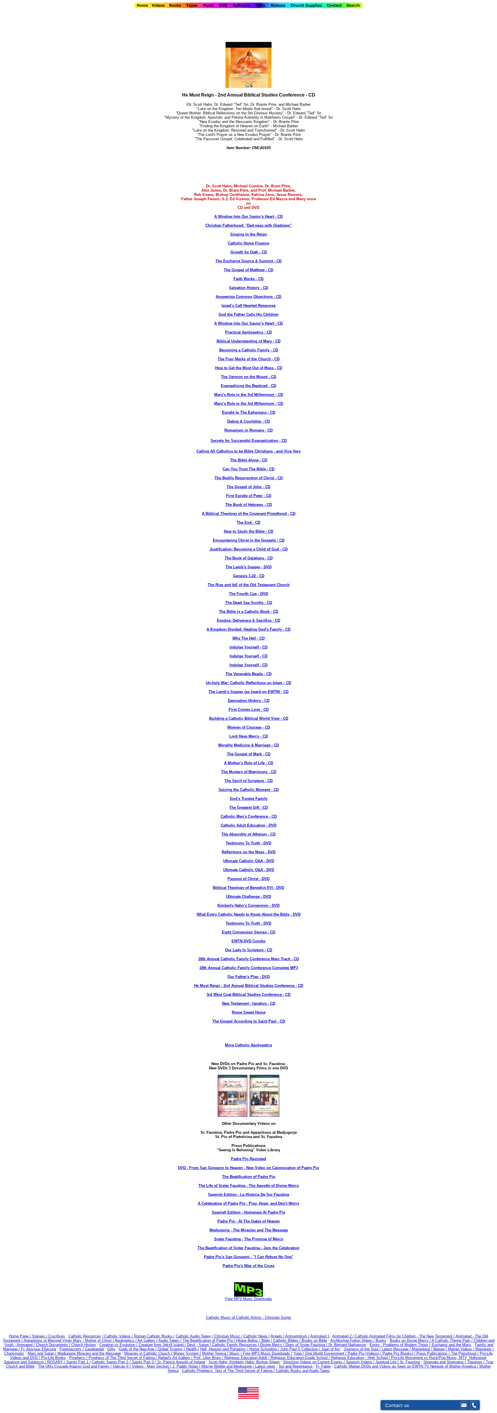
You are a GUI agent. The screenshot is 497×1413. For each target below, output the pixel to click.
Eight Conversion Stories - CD (248, 932)
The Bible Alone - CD (248, 460)
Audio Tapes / (170, 1340)
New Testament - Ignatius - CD (248, 1003)
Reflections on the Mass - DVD (249, 852)
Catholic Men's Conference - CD (249, 816)
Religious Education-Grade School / (301, 1358)
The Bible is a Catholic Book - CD (248, 611)
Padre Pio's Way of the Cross (248, 1266)
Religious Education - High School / (361, 1358)
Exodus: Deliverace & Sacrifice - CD (248, 620)
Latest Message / (397, 1349)
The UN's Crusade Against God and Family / (75, 1366)
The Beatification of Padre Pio (248, 1177)
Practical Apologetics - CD (248, 332)
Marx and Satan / (43, 1353)
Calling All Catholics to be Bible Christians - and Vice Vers (248, 451)
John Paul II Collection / (300, 1349)
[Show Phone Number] (474, 1405)
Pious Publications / (433, 1353)
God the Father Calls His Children (248, 314)
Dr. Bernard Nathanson (347, 1345)
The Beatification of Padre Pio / (209, 1340)
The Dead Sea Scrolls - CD (248, 602)
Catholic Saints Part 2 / (111, 1362)
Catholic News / (257, 1336)
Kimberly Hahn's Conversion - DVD (248, 905)
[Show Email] (464, 1405)
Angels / (278, 1336)
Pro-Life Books (53, 1358)
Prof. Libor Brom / (209, 1358)
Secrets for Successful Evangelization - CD (249, 440)
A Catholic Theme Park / (453, 1340)
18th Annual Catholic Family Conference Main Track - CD (248, 959)
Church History (83, 1345)
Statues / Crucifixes (48, 1336)
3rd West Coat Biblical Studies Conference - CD (248, 994)
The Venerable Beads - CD (248, 674)
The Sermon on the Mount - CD (248, 377)
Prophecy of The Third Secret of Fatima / (123, 1358)
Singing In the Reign (248, 234)
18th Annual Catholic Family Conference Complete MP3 (248, 968)
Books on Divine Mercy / (411, 1340)
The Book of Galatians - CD (249, 558)
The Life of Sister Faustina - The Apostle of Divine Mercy (248, 1185)
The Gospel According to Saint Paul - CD (248, 1021)
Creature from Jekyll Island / (163, 1345)
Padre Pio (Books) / (399, 1353)
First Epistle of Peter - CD (248, 496)
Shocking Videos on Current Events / (314, 1362)
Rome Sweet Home (248, 1012)
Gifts (111, 1349)
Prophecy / (79, 1358)
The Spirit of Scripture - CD (248, 781)
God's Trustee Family (248, 798)
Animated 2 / (343, 1336)
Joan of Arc (330, 1349)
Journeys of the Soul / (363, 1349)
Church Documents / (53, 1345)
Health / (192, 1349)
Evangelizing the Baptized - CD (248, 386)
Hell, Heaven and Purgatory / (224, 1349)
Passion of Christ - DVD (248, 879)
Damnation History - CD (248, 700)
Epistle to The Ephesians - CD (248, 412)
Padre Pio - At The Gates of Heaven (248, 1221)
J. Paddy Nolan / (186, 1366)
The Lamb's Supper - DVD (248, 567)
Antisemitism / (297, 1336)
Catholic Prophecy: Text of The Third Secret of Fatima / (229, 1370)
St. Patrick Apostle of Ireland (181, 1362)
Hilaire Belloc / (248, 1340)
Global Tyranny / (172, 1349)
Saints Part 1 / (78, 1362)
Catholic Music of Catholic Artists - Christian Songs (248, 1317)
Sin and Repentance (296, 1366)
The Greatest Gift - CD (248, 807)
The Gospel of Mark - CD (248, 754)
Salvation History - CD (248, 288)
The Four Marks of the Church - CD (249, 359)
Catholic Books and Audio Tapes (303, 1370)
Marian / (440, 1349)
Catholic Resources (84, 1336)
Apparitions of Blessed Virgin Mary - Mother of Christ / (69, 1340)
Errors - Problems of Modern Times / (401, 1345)
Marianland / (422, 1349)
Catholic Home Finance (248, 243)
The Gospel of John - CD (248, 487)
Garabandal (94, 1349)
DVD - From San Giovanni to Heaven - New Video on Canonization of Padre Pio (248, 1168)
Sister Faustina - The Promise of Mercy (248, 1239)
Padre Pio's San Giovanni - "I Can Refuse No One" (248, 1257)
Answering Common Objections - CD (248, 296)
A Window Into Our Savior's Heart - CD (248, 216)
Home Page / (20, 1336)
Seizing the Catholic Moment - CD (249, 790)
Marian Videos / (461, 1349)
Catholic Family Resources (234, 1345)
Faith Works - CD (248, 279)
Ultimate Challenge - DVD (248, 896)
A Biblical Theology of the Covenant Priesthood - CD (248, 513)
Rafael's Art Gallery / (176, 1358)
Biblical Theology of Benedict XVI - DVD (248, 887)
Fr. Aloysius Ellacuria (38, 1349)
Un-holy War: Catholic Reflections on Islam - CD (248, 683)
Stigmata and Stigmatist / (445, 1362)
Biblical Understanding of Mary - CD (248, 341)
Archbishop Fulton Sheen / (353, 1340)
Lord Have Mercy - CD (248, 736)
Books (381, 1340)
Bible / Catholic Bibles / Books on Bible (293, 1340)
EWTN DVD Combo (248, 941)
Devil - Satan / (199, 1345)
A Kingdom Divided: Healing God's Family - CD (248, 629)
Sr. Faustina (410, 1362)
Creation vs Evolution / (119, 1345)
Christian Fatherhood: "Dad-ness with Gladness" (248, 225)
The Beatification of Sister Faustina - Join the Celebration (248, 1248)
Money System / (187, 1353)
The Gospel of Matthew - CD (248, 270)
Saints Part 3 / (144, 1362)
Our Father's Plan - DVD (249, 977)
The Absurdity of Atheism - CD (248, 834)
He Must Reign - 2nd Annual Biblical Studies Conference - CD (248, 985)
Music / (236, 1353)
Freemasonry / (72, 1349)
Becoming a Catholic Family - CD (248, 350)
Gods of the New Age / (138, 1349)
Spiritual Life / (388, 1362)
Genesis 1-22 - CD (248, 576)
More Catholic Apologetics (248, 1045)
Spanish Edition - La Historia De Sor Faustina (248, 1194)
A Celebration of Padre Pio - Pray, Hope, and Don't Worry (248, 1203)
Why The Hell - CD (248, 638)
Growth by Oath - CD (248, 252)
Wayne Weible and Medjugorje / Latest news (238, 1366)
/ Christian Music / (228, 1336)
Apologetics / (126, 1340)
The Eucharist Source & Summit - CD (248, 261)
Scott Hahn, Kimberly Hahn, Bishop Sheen (244, 1362)
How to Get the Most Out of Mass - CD (248, 368)
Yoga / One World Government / (320, 1353)
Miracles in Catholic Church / (148, 1353)
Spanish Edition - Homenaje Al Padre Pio (248, 1212)
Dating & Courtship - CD (248, 421)
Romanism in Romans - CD (248, 430)
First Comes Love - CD (249, 709)
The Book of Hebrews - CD (248, 505)
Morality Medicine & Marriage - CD (248, 745)
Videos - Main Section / (152, 1366)
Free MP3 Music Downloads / (267, 1353)
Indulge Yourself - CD (248, 647)
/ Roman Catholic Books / (153, 1336)
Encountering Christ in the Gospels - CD (248, 540)
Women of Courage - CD (248, 727)
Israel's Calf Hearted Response (248, 305)
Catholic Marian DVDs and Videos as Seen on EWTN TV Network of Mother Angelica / (406, 1366)
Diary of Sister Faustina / (307, 1345)
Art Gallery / (147, 1340)
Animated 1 (319, 1336)
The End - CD (248, 522)
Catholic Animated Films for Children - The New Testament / (405, 1336)
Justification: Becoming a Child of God (244, 549)
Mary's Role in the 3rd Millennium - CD (248, 394)
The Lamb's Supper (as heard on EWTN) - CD (248, 692)
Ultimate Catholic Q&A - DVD (248, 861)
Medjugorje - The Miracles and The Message (248, 1230)
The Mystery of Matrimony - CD (248, 772)
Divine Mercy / (273, 1345)
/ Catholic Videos (117, 1336)
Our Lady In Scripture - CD (248, 950)
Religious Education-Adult (245, 1358)
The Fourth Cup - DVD (248, 594)
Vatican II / (122, 1366)
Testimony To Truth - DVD (248, 843)
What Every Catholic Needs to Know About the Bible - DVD (249, 914)
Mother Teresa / (216, 1353)
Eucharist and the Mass (451, 1345)
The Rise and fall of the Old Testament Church (249, 585)
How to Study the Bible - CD (248, 531)
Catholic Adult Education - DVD (248, 825)
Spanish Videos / (361, 1362)
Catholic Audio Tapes (193, 1336)
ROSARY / (56, 1362)
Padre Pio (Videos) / (365, 1353)
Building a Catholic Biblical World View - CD (248, 718)
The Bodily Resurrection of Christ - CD (249, 478)
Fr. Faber (323, 1366)
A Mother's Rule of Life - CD (248, 763)
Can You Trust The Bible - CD (248, 469)
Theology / (476, 1362)
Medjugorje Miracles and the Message (89, 1353)
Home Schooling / (264, 1349)
